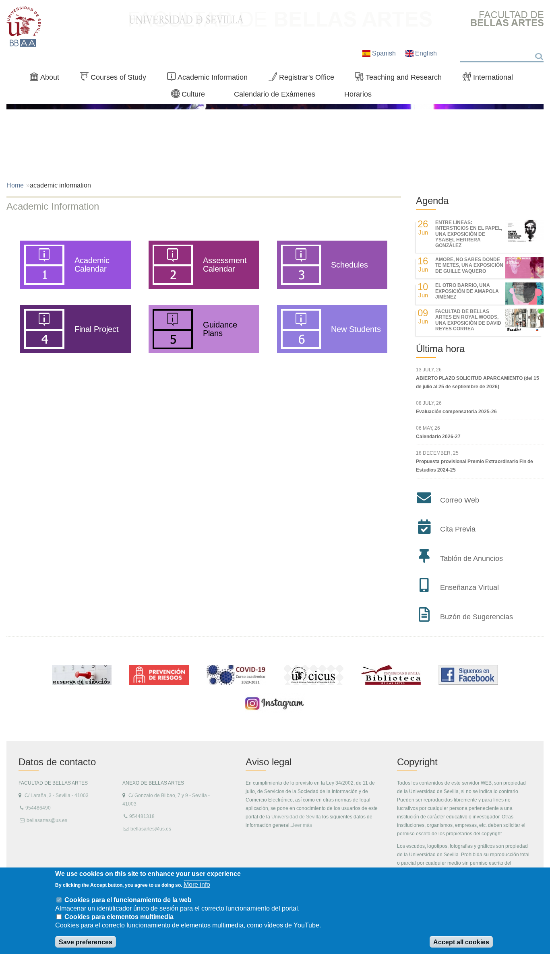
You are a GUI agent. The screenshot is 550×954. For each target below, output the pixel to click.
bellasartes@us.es (47, 820)
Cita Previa (458, 529)
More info (197, 884)
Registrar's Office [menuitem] (304, 79)
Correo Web (459, 500)
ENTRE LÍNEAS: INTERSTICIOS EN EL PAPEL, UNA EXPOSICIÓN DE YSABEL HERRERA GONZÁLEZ (468, 234)
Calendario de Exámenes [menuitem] (274, 94)
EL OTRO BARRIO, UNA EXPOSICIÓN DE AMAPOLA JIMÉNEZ (467, 291)
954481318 (142, 816)
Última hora (440, 348)
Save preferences (85, 942)
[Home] (23, 26)
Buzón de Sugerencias (476, 617)
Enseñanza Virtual (469, 587)
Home (15, 185)
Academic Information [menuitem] (211, 79)
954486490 (38, 808)
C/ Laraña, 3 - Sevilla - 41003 (57, 795)
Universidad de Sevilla (296, 817)
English (425, 53)
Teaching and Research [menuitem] (402, 79)
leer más (302, 825)
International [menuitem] (491, 79)
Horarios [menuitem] (358, 94)
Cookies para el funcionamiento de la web (128, 899)
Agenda (432, 200)
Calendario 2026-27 (438, 436)
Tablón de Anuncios (471, 558)
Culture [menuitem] (191, 96)
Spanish (383, 53)
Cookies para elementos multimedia (119, 916)
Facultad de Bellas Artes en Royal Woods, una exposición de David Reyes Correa (468, 320)
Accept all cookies (461, 942)
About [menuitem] (47, 79)
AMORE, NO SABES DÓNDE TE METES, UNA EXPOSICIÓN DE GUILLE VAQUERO (469, 265)
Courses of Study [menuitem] (116, 79)
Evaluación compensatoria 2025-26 (456, 411)
